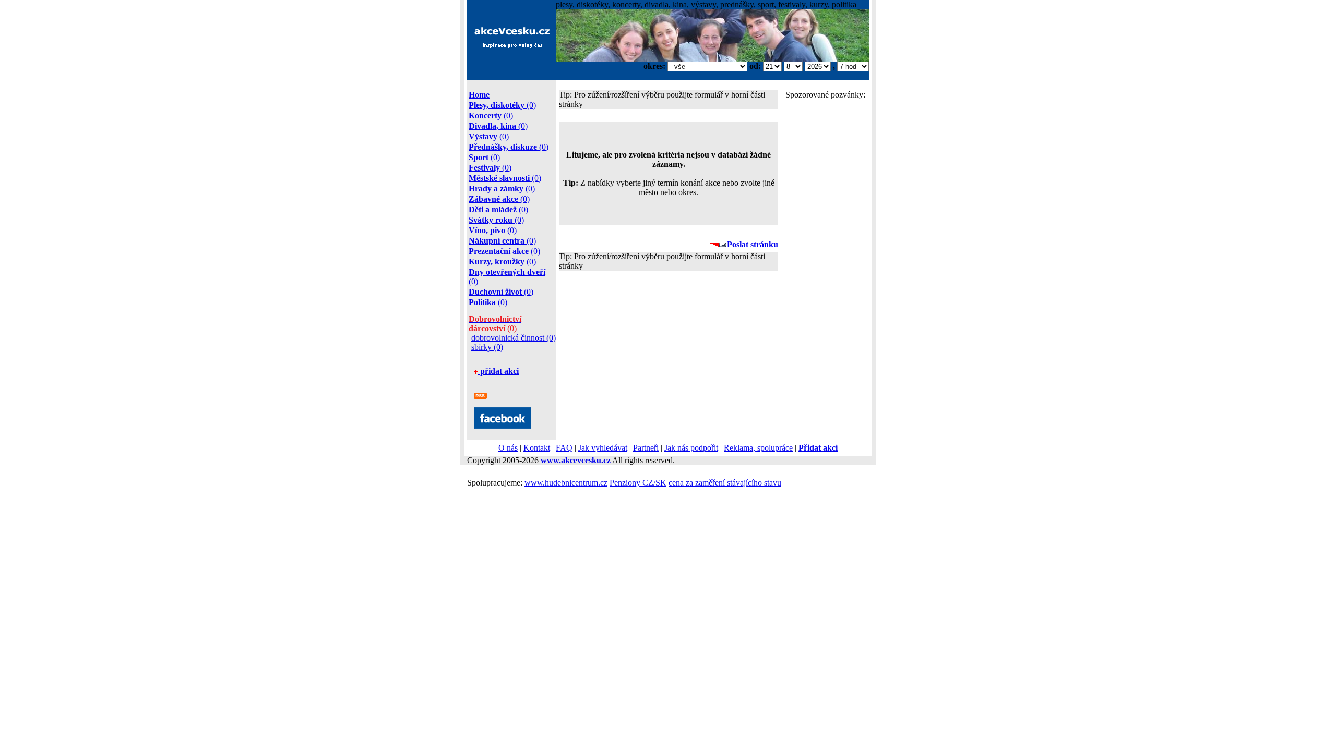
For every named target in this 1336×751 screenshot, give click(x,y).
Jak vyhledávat (602, 447)
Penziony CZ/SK (638, 482)
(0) (502, 105)
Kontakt (536, 447)
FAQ (564, 447)
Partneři (646, 447)
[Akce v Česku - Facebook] (502, 425)
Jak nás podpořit (691, 447)
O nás (508, 447)
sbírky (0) (487, 347)
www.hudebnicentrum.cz (565, 482)
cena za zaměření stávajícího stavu (725, 482)
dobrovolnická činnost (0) (513, 337)
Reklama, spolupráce (758, 447)
